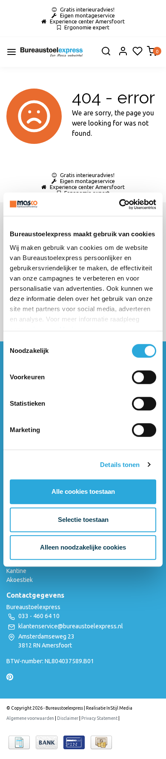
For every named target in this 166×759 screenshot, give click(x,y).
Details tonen (120, 464)
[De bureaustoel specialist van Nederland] (51, 51)
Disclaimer (67, 718)
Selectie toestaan (83, 519)
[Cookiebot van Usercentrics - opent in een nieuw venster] (119, 204)
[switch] (144, 377)
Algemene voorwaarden (30, 718)
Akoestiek (19, 579)
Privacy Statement (99, 718)
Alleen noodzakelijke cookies (83, 547)
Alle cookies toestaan (83, 491)
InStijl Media (119, 707)
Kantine (16, 570)
